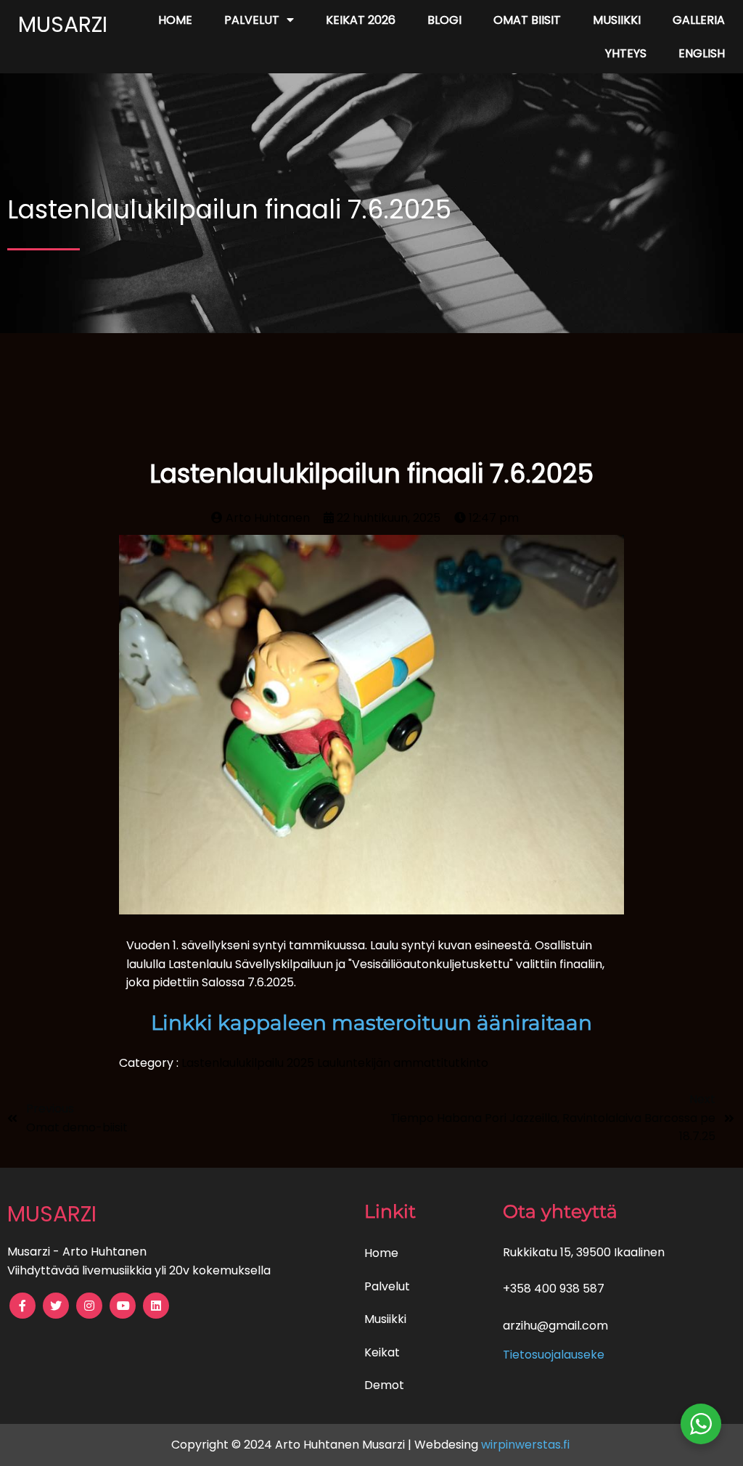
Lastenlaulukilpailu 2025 (249, 1063)
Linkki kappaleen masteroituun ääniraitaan (371, 1022)
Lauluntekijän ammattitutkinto (402, 1063)
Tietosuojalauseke (553, 1354)
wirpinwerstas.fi (526, 1444)
